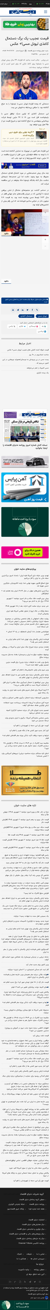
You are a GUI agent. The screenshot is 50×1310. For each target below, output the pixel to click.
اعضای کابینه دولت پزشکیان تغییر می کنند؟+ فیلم (30, 987)
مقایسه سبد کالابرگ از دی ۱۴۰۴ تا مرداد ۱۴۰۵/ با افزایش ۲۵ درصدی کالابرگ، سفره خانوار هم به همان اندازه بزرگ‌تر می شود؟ (26, 746)
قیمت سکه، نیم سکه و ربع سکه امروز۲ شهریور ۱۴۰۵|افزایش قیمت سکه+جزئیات (26, 828)
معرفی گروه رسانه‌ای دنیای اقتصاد (31, 1199)
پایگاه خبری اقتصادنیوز (15, 1209)
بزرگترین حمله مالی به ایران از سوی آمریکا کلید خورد (29, 1168)
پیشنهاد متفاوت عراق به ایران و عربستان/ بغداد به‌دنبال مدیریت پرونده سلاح (25, 656)
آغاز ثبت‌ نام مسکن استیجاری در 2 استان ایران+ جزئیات (28, 969)
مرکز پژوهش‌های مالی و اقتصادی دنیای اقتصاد (26, 1234)
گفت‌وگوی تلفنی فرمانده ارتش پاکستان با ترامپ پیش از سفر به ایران (26, 950)
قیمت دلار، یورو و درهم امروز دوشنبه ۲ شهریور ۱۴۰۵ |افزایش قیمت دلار (25, 821)
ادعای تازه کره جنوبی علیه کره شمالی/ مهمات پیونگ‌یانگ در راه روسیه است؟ (25, 1095)
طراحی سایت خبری (39, 1298)
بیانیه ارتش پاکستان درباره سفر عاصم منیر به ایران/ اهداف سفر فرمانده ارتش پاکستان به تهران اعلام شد (25, 676)
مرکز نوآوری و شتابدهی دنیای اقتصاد (30, 1229)
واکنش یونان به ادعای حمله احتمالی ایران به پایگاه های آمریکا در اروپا (25, 1174)
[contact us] (15, 1282)
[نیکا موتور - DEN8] (25, 462)
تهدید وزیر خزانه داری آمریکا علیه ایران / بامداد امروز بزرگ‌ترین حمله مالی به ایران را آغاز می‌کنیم (25, 577)
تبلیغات (29, 1254)
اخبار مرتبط (25, 344)
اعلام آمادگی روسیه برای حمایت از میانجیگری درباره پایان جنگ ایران (25, 1077)
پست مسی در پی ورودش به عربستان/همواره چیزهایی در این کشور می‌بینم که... (25, 361)
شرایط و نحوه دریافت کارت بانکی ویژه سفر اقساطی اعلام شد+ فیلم (25, 737)
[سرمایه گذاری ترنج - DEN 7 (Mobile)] (25, 24)
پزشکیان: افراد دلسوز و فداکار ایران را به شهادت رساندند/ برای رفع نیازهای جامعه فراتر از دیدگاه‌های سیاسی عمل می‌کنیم (26, 869)
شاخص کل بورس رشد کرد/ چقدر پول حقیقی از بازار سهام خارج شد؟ (27, 876)
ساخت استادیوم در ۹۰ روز (39, 354)
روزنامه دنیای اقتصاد (36, 1204)
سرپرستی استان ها (37, 1258)
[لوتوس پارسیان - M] (25, 1305)
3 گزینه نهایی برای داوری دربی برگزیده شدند (21, 134)
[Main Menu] (45, 11)
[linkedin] (23, 310)
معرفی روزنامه (39, 1269)
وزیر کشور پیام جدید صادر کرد (37, 964)
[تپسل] (2, 164)
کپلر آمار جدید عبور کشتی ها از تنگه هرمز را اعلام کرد (29, 730)
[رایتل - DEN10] (25, 552)
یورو (20, 4)
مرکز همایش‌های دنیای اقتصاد (33, 1224)
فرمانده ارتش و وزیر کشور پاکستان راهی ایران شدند (29, 1071)
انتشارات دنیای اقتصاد (36, 1220)
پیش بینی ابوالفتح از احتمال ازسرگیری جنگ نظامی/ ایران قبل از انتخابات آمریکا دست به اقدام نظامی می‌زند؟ (26, 684)
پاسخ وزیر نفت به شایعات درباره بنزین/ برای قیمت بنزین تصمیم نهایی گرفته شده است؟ (27, 663)
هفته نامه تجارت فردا (36, 1209)
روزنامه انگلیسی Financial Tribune (31, 1243)
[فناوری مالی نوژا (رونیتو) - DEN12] (25, 780)
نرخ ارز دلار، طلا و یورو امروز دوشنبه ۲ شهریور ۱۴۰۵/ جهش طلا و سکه (26, 813)
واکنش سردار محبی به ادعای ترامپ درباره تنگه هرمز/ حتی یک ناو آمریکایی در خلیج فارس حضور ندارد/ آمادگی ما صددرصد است (25, 909)
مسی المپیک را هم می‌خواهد (38, 368)
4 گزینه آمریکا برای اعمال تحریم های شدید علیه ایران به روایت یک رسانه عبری (25, 1121)
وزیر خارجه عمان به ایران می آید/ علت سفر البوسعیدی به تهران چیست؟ (25, 1103)
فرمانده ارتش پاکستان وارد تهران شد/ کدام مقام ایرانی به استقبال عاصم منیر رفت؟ (27, 640)
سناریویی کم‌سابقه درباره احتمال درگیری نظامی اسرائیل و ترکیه (25, 697)
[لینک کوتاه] (37, 310)
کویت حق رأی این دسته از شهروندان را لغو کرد (31, 725)
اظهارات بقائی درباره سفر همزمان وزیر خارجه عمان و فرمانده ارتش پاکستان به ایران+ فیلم (26, 976)
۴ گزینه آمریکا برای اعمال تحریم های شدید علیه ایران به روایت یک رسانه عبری (25, 691)
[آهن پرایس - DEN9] (25, 487)
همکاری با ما (21, 1258)
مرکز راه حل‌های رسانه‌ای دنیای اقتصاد (30, 1238)
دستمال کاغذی (26, 316)
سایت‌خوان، (38, 299)
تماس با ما (40, 1254)
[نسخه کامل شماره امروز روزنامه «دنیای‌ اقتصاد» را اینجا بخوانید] (25, 426)
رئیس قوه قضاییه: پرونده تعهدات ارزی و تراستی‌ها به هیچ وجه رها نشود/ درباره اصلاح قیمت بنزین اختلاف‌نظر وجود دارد (25, 856)
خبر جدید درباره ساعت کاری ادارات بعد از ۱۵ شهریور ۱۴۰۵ (27, 606)
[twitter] (27, 310)
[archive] (10, 1282)
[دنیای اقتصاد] (22, 12)
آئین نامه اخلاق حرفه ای (35, 1274)
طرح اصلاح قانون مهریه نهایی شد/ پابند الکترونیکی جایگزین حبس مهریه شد (26, 584)
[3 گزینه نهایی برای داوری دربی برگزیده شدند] (41, 135)
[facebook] (32, 310)
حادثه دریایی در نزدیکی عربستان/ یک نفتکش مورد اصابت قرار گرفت (25, 958)
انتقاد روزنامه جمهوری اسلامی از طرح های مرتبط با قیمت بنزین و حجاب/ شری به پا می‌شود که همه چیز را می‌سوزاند (26, 1144)
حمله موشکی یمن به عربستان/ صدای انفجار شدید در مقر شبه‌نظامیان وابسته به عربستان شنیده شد (27, 1052)
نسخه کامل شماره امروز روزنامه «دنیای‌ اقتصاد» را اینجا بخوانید (25, 447)
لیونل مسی (42, 316)
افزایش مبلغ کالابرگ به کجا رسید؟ (36, 893)
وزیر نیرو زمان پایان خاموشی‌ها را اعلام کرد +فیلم (30, 670)
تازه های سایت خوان (25, 805)
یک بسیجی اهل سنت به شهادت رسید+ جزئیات (31, 916)
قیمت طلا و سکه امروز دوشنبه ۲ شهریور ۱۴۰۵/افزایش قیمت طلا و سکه (26, 849)
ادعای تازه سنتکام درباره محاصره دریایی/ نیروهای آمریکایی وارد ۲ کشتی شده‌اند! (25, 755)
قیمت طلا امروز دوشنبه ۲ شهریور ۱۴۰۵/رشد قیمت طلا (28, 835)
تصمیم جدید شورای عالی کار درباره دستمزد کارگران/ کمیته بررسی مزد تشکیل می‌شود (27, 711)
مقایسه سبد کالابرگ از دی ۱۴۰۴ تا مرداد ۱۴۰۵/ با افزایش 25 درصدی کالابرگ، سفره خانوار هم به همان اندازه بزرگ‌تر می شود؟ (26, 1020)
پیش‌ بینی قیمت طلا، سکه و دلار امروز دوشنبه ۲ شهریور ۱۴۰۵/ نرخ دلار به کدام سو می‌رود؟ (27, 600)
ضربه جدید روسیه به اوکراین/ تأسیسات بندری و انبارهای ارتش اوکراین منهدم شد (26, 922)
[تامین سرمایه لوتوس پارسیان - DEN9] (25, 522)
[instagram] (40, 1282)
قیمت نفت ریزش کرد (41, 1035)
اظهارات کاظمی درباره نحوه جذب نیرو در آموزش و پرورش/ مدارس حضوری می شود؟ (27, 1029)
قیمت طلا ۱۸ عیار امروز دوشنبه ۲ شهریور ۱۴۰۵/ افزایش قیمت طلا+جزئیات (25, 841)
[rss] (25, 1282)
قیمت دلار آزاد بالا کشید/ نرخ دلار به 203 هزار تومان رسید (27, 862)
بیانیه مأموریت (23, 1269)
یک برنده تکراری (43, 373)
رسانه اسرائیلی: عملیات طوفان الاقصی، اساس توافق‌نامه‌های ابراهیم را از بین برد (27, 1162)
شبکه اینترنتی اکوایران (16, 1204)
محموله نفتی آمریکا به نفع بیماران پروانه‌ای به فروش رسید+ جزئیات (26, 1011)
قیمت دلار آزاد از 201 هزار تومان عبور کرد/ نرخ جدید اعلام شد (26, 982)
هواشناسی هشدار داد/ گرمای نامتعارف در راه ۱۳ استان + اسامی (27, 633)
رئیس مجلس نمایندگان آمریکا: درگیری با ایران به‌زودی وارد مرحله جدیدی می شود (27, 719)
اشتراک (19, 1254)
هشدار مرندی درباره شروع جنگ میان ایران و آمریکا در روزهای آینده (25, 648)
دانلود (6, 233)
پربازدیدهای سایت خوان (25, 569)
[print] (13, 310)
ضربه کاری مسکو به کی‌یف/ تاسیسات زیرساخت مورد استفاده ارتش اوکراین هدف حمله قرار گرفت (26, 704)
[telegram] (18, 310)
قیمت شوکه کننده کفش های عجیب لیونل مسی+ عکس (28, 350)
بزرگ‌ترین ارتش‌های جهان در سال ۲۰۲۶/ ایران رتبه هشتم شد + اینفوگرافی (25, 592)
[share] (20, 1282)
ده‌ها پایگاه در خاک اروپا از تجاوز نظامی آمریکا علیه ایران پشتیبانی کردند (27, 612)
